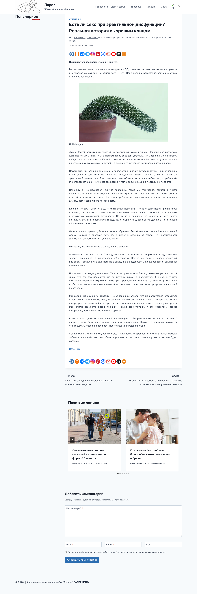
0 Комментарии (100, 463)
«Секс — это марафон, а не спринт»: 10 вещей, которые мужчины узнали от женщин (155, 380)
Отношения (75, 19)
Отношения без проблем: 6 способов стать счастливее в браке (150, 454)
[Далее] (174, 440)
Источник (74, 349)
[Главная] (70, 37)
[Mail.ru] (71, 54)
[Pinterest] (98, 54)
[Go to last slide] (72, 440)
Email (110, 544)
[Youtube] (113, 54)
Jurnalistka (76, 45)
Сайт (149, 544)
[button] (179, 7)
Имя (69, 544)
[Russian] (173, 7)
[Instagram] (92, 54)
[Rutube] (118, 54)
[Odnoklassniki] (77, 54)
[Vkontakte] (82, 54)
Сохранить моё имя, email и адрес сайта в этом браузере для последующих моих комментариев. (117, 552)
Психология (102, 6)
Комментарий (74, 508)
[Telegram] (87, 54)
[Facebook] (103, 54)
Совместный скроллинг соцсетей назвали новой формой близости (89, 454)
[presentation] (94, 426)
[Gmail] (108, 54)
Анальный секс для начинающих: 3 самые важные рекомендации (89, 380)
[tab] (118, 473)
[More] (124, 54)
